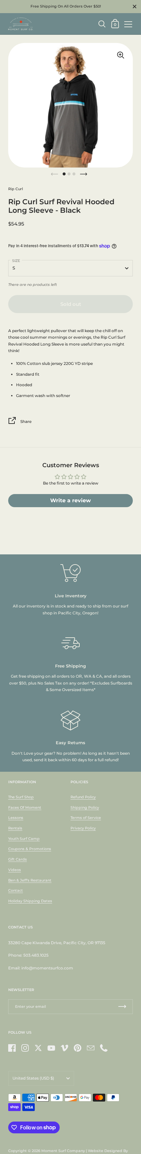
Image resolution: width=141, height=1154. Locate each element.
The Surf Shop (21, 797)
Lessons (15, 817)
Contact (15, 890)
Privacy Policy (83, 828)
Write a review (70, 500)
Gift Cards (17, 859)
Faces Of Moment (24, 807)
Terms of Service (85, 817)
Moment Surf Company (63, 1150)
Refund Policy (83, 797)
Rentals (15, 828)
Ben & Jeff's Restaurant (29, 880)
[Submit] (122, 1006)
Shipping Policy (84, 807)
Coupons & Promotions (29, 848)
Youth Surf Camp (24, 838)
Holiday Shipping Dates (30, 901)
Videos (14, 869)
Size (16, 260)
